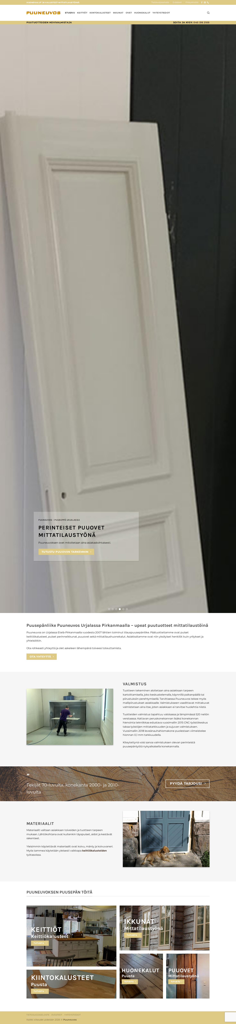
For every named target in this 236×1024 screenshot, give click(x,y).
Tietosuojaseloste (160, 2)
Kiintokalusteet (100, 13)
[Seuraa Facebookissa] (202, 2)
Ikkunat (118, 13)
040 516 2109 (201, 22)
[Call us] (208, 2)
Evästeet (177, 2)
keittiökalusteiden (94, 850)
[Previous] (9, 319)
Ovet (129, 13)
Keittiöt (82, 13)
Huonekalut (142, 13)
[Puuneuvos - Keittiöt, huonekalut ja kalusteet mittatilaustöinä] (43, 13)
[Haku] (208, 13)
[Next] (227, 319)
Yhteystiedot (191, 2)
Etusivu (70, 13)
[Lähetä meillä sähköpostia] (205, 2)
